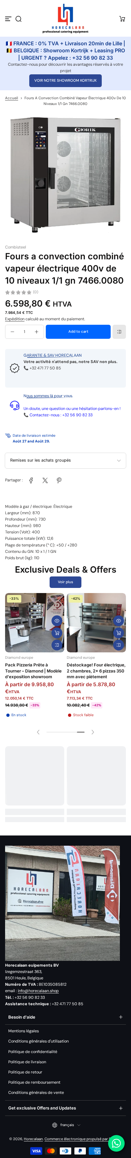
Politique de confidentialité (32, 1051)
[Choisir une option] (57, 632)
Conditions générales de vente (36, 1092)
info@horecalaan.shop (38, 990)
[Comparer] (119, 332)
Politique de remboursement (34, 1082)
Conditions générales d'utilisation (38, 1041)
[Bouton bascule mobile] (9, 19)
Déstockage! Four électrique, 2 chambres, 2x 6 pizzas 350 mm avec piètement (96, 670)
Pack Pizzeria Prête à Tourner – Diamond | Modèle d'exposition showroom (33, 670)
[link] (31, 480)
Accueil (11, 98)
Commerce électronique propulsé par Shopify (83, 1139)
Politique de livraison (27, 1062)
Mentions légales (23, 1031)
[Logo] (65, 18)
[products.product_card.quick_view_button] (57, 620)
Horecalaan (33, 1139)
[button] (18, 18)
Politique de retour (25, 1072)
